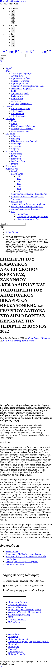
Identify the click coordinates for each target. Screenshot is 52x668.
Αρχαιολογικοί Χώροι (21, 131)
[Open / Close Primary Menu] (1, 64)
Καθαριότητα (17, 96)
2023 (19, 184)
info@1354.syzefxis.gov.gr (14, 1)
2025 (19, 179)
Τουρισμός (10, 133)
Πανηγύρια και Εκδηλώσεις (23, 126)
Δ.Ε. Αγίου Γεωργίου (20, 108)
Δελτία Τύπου (17, 174)
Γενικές (14, 171)
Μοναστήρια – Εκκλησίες (22, 128)
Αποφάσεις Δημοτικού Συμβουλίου (32, 216)
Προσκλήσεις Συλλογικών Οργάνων (27, 206)
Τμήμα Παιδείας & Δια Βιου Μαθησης (28, 204)
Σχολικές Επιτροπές (20, 93)
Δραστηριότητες (13, 151)
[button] (1, 666)
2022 (19, 186)
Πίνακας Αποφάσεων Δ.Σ (28, 219)
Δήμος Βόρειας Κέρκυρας (25, 51)
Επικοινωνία (11, 166)
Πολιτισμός (11, 118)
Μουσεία (15, 121)
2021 (19, 189)
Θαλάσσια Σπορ (18, 161)
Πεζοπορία (16, 156)
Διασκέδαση (16, 146)
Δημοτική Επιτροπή (19, 83)
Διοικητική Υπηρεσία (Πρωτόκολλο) (27, 86)
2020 (19, 191)
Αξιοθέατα (16, 136)
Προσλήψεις (16, 201)
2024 (19, 181)
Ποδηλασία (16, 159)
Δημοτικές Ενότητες (20, 81)
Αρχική (9, 68)
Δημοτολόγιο (17, 98)
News (10, 341)
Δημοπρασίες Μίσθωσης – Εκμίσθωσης (29, 194)
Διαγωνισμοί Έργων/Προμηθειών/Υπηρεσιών (26, 556)
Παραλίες (15, 138)
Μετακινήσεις (17, 143)
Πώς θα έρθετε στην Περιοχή (24, 141)
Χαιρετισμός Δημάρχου (21, 73)
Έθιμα (14, 123)
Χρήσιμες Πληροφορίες (21, 103)
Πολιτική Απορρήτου (15, 564)
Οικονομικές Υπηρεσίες (21, 88)
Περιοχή (9, 106)
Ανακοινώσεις (12, 169)
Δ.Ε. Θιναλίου (17, 113)
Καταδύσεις (16, 154)
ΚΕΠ (13, 91)
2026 (19, 176)
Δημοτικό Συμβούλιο (20, 78)
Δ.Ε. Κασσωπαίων (19, 116)
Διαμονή (15, 148)
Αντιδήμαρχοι (17, 76)
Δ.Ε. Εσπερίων (17, 111)
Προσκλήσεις (23, 214)
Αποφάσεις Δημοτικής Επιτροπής (25, 209)
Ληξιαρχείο (16, 101)
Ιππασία (14, 164)
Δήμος (8, 71)
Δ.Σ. (13, 211)
